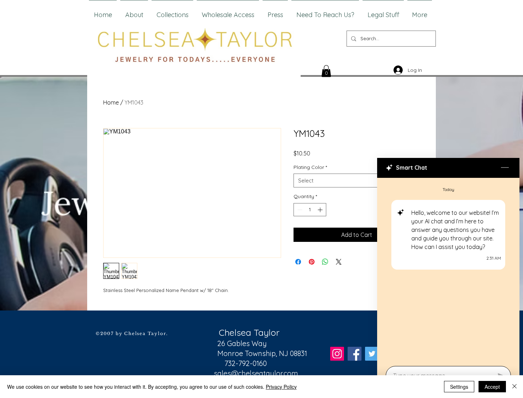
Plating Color (310, 167)
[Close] (514, 386)
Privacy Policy (281, 386)
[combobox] (357, 180)
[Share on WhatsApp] (325, 262)
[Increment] (320, 209)
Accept (492, 386)
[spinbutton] (309, 209)
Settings (459, 386)
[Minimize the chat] (505, 168)
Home (111, 102)
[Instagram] (337, 354)
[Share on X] (338, 262)
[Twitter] (372, 354)
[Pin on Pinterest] (311, 262)
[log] (448, 270)
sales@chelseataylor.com (256, 373)
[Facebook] (354, 354)
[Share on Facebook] (298, 262)
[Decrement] (299, 209)
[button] (326, 71)
